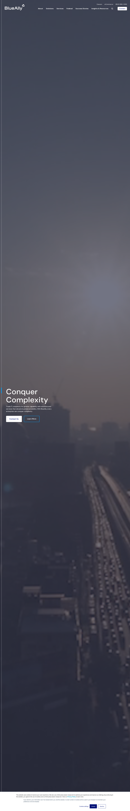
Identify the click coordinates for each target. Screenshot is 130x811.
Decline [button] (102, 806)
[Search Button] (112, 8)
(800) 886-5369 (121, 4)
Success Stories (82, 9)
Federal (70, 9)
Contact (122, 9)
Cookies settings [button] (83, 806)
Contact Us (14, 419)
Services (60, 9)
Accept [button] (93, 806)
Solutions (50, 9)
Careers (99, 4)
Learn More (31, 419)
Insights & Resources (100, 9)
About (40, 9)
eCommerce (109, 4)
